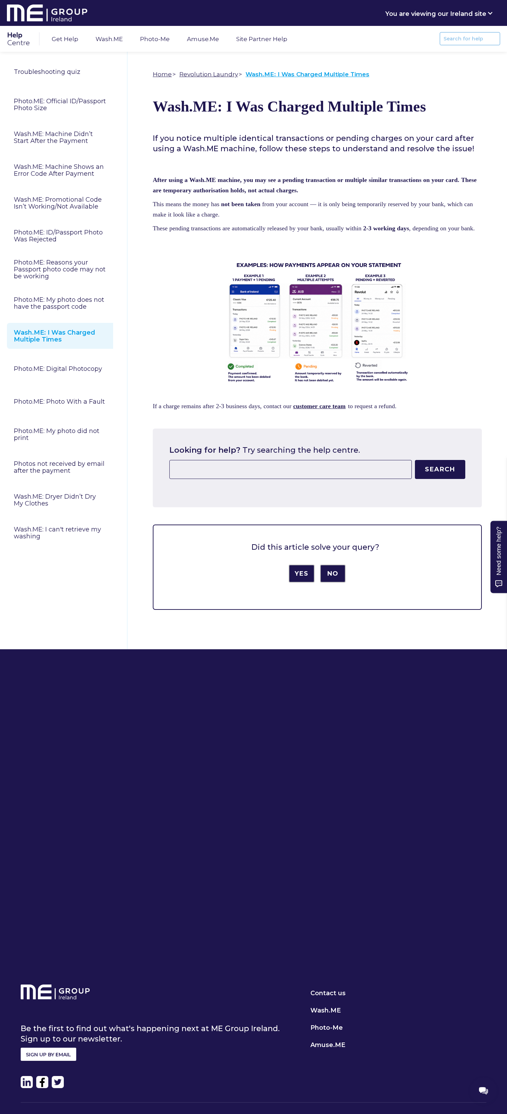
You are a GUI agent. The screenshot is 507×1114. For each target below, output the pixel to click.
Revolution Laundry (208, 74)
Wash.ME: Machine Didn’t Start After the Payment (53, 137)
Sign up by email (48, 1054)
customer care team (319, 406)
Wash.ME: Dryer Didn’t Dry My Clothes (55, 500)
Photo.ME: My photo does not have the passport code (59, 303)
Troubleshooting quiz (47, 72)
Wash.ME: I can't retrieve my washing (57, 533)
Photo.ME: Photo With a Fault (59, 401)
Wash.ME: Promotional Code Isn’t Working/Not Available (58, 203)
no (333, 573)
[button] (439, 13)
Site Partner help (261, 39)
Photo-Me (155, 39)
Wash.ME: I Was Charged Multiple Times (54, 336)
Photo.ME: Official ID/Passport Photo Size (60, 104)
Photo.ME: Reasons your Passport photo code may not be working (60, 269)
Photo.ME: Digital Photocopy (58, 369)
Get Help (65, 39)
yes (302, 573)
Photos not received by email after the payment (59, 467)
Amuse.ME (327, 1045)
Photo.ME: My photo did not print (56, 434)
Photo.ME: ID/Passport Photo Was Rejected (58, 236)
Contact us (328, 993)
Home (162, 74)
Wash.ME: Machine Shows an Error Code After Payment (59, 170)
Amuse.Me (203, 39)
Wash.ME (109, 39)
